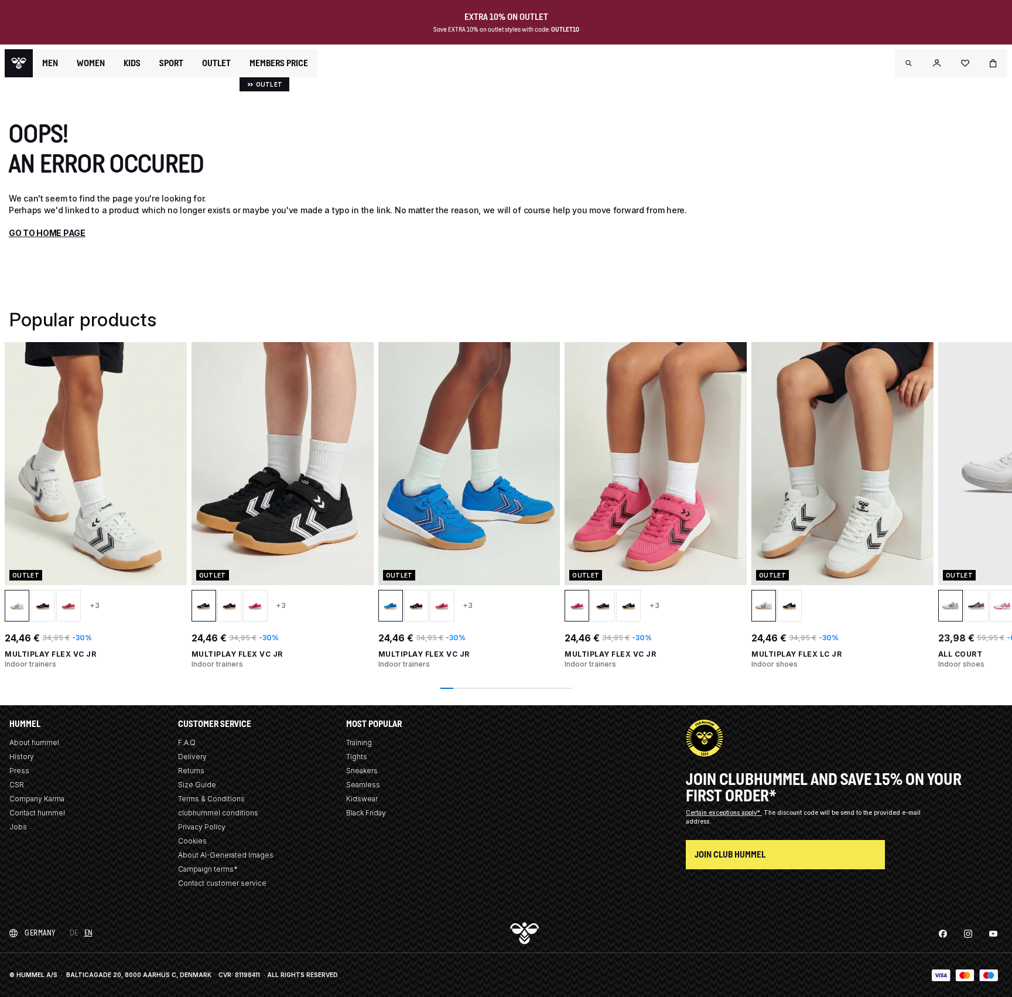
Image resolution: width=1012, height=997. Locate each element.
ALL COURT (960, 654)
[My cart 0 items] (993, 63)
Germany (40, 932)
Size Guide (197, 784)
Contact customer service (222, 883)
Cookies (192, 840)
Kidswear (362, 798)
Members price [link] (278, 63)
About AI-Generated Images (225, 855)
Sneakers (362, 770)
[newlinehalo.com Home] (19, 63)
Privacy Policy (201, 826)
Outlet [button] (216, 63)
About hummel (34, 742)
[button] (909, 63)
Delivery (192, 756)
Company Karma (36, 798)
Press (19, 770)
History (21, 756)
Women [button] (91, 63)
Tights (356, 756)
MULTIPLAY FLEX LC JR (796, 654)
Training (359, 742)
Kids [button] (132, 63)
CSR (16, 784)
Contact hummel (37, 812)
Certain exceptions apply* (724, 812)
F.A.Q (187, 742)
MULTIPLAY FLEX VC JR (50, 654)
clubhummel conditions (218, 812)
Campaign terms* (208, 869)
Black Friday (366, 812)
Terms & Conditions (211, 798)
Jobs (18, 826)
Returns (191, 770)
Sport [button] (171, 63)
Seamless (363, 784)
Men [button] (50, 63)
